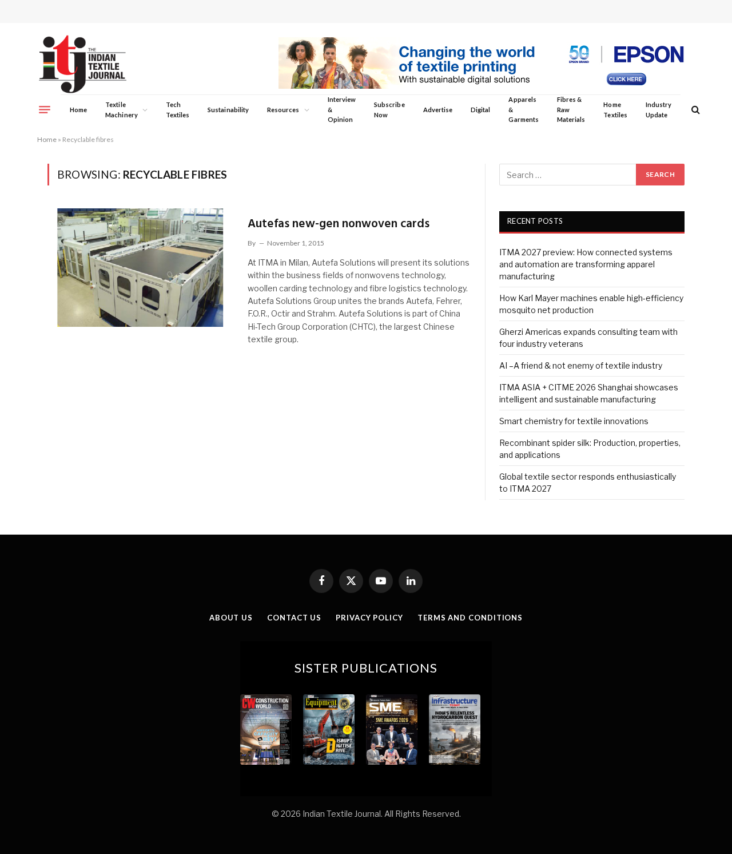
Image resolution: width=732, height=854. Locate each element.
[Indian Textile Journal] (82, 64)
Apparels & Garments (523, 109)
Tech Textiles (177, 109)
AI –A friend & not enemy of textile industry (580, 365)
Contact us (294, 617)
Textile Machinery (121, 109)
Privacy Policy (369, 617)
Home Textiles (615, 109)
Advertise (438, 109)
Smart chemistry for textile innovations (574, 421)
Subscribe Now (389, 109)
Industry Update (658, 109)
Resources (283, 109)
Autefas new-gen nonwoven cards (338, 224)
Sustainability (228, 109)
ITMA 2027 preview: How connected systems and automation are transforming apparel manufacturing (586, 264)
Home (78, 109)
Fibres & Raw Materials (571, 109)
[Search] (694, 109)
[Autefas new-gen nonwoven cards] (140, 267)
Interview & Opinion (342, 109)
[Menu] (44, 109)
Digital (480, 109)
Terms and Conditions (470, 617)
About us (231, 617)
